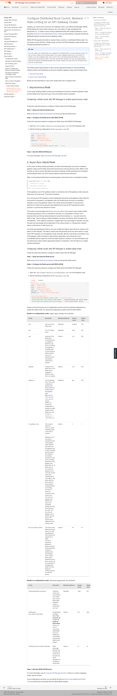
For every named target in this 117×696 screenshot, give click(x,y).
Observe (76, 7)
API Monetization (9, 94)
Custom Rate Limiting (12, 86)
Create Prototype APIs (10, 34)
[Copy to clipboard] (87, 134)
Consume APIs (51, 7)
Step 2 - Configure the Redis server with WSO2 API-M (103, 33)
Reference (110, 7)
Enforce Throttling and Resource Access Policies (12, 69)
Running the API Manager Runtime (55, 156)
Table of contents (98, 17)
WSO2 (105, 692)
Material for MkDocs (15, 694)
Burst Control (40, 34)
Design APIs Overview (10, 20)
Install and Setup (91, 7)
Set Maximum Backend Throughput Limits (12, 73)
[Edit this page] (88, 18)
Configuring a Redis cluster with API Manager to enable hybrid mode (102, 44)
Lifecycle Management (10, 41)
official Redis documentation (44, 114)
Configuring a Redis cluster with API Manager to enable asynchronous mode (102, 24)
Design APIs (24, 7)
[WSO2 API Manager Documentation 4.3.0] (8, 2)
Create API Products (10, 36)
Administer (101, 7)
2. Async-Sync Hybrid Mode (101, 40)
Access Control (9, 66)
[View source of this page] (85, 18)
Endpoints (7, 39)
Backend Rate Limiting (55, 34)
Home (8, 7)
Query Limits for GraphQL (12, 81)
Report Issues (115, 353)
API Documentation (9, 46)
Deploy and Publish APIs (38, 7)
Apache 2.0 (109, 694)
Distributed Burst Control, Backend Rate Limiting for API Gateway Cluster (13, 89)
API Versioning (8, 44)
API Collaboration (9, 49)
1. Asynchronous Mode (99, 20)
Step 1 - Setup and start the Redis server (103, 29)
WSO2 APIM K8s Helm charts (49, 397)
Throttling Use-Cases (11, 58)
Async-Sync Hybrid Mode (38, 77)
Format (33, 280)
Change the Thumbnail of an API (12, 30)
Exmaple (40, 280)
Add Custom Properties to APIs (13, 27)
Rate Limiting (8, 56)
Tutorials (110, 12)
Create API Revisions (10, 25)
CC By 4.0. (87, 694)
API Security (7, 53)
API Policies (7, 51)
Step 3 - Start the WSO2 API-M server (102, 37)
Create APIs (7, 22)
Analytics (69, 7)
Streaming (61, 7)
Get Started (15, 7)
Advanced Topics (10, 83)
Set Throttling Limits (11, 63)
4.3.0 (71, 3)
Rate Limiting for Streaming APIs (13, 77)
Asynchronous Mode (36, 74)
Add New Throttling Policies (13, 61)
